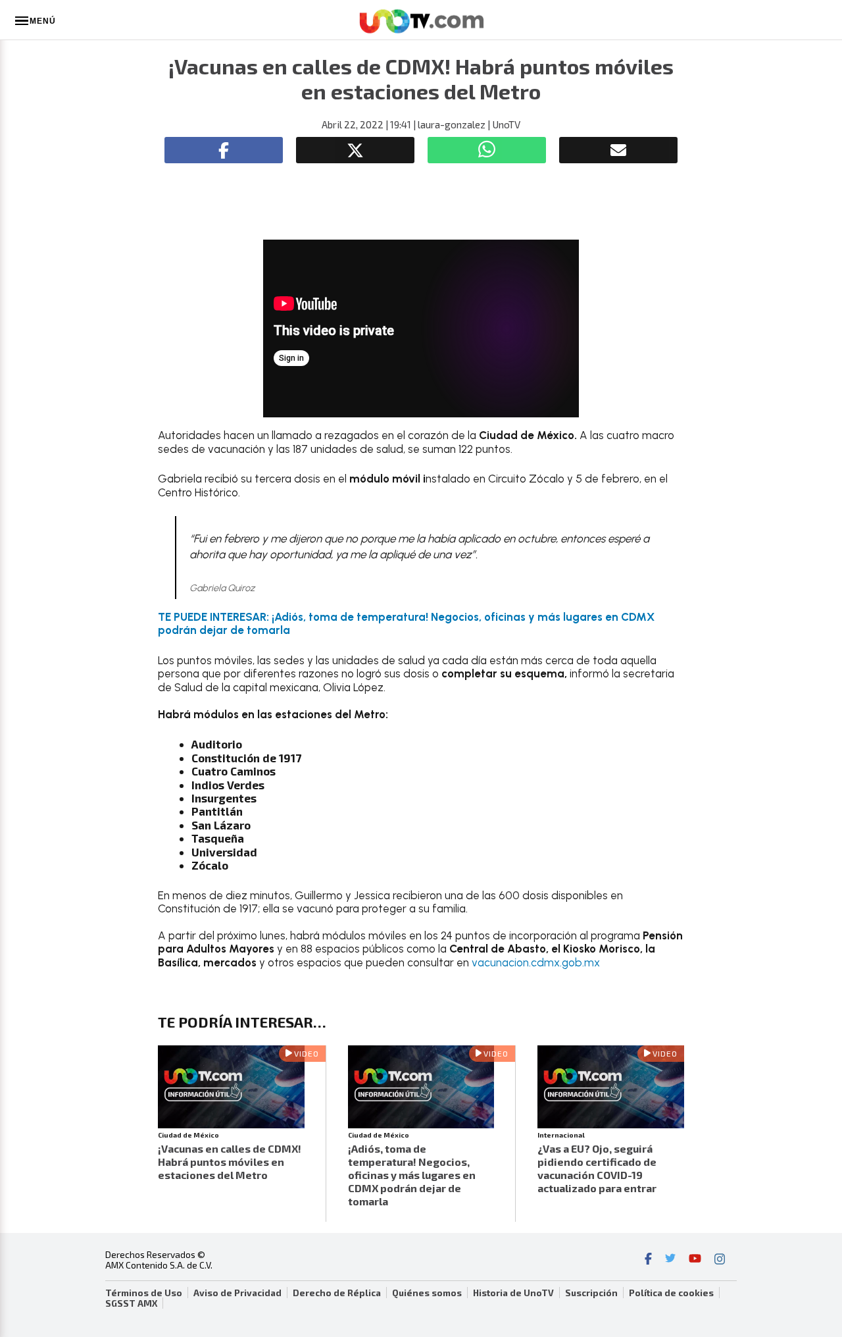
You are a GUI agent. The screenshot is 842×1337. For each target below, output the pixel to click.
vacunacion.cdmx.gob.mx (536, 962)
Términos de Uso (143, 1293)
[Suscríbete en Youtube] (695, 1260)
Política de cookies (671, 1293)
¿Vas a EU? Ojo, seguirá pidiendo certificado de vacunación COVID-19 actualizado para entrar (596, 1168)
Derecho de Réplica (337, 1293)
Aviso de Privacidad (237, 1293)
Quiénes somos (427, 1293)
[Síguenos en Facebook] (648, 1260)
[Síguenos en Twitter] (670, 1260)
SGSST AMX (131, 1303)
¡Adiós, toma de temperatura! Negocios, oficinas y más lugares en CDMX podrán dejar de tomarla (412, 1174)
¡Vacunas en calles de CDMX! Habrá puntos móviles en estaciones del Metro (229, 1161)
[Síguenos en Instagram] (719, 1260)
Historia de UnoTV (513, 1293)
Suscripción (591, 1293)
